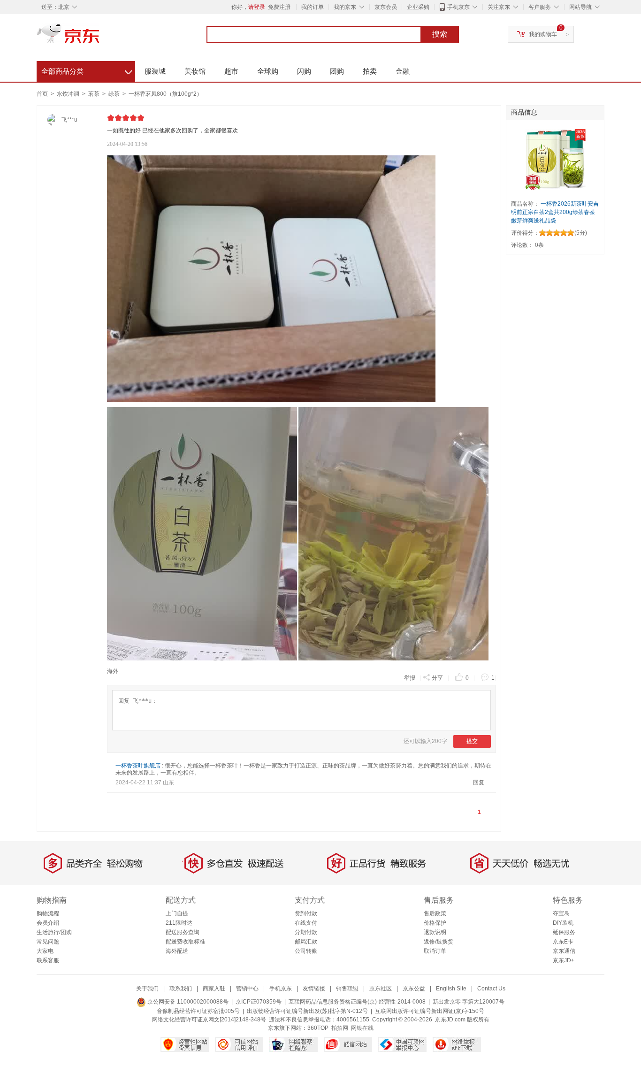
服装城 (155, 71)
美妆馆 (195, 71)
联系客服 (48, 960)
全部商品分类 (86, 70)
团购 (337, 71)
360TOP (317, 1028)
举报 (409, 678)
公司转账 (306, 951)
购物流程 (48, 913)
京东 (100, 37)
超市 (231, 71)
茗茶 (94, 94)
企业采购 (418, 7)
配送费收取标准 (185, 941)
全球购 (267, 71)
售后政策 (435, 913)
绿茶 (114, 94)
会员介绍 (48, 923)
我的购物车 (543, 34)
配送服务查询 (182, 932)
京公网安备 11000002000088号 (187, 1001)
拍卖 (370, 71)
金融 (403, 71)
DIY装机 (563, 923)
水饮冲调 (69, 94)
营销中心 (247, 988)
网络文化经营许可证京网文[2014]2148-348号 (209, 1019)
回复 (478, 782)
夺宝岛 (561, 913)
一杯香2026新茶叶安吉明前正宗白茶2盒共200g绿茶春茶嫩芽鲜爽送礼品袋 (555, 212)
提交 (472, 741)
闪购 (304, 71)
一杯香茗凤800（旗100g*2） (165, 94)
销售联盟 (347, 988)
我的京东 (345, 7)
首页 (42, 94)
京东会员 (385, 7)
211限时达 (179, 923)
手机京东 (458, 7)
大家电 (45, 951)
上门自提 (177, 913)
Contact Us (491, 988)
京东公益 (414, 988)
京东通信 (564, 951)
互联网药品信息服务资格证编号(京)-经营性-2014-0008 (357, 1001)
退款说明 (435, 932)
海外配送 (177, 951)
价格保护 (435, 923)
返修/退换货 (438, 941)
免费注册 (279, 7)
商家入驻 (214, 988)
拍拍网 (339, 1028)
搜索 (439, 34)
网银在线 (362, 1028)
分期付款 (306, 932)
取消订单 (435, 951)
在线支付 (306, 923)
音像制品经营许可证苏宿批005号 (198, 1011)
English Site (451, 988)
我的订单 (312, 7)
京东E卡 (563, 941)
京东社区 (380, 988)
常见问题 (48, 941)
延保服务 (564, 932)
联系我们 (180, 988)
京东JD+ (563, 960)
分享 (437, 678)
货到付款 (306, 913)
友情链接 (314, 988)
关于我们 (147, 988)
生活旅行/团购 (54, 932)
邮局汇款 (306, 941)
